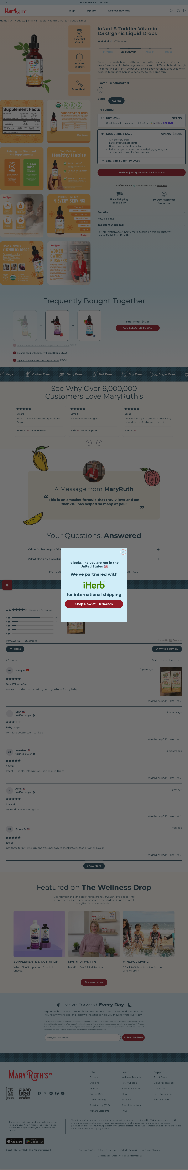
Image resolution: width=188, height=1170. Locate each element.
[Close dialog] (123, 552)
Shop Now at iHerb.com (94, 604)
